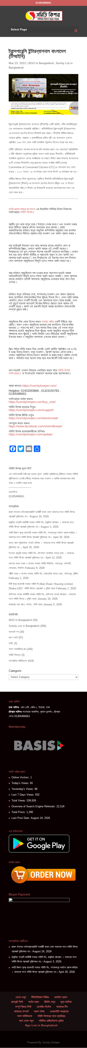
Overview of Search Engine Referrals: (34, 806)
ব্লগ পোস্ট (13, 637)
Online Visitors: (21, 777)
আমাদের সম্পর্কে (21, 1011)
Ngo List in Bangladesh (41, 1025)
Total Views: (19, 800)
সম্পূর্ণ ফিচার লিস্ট (23, 1006)
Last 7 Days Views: (23, 794)
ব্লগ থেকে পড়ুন (26, 1020)
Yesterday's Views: (23, 788)
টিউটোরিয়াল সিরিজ (40, 997)
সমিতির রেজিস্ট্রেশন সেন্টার (51, 1020)
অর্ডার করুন (33, 1001)
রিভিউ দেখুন (49, 1001)
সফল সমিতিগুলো (24, 1016)
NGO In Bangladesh (41, 63)
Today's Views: (21, 783)
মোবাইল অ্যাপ (60, 997)
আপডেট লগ (14, 631)
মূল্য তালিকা (66, 1001)
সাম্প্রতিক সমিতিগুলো (18, 660)
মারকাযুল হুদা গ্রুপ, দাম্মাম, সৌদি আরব (25, 604)
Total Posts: (19, 812)
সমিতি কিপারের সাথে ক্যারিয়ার (51, 1016)
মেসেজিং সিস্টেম (44, 1006)
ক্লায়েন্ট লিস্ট (17, 1001)
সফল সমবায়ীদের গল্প (17, 649)
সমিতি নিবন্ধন (15, 654)
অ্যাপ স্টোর (39, 1011)
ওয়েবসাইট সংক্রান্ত (59, 1011)
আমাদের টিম (62, 1006)
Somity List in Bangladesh (24, 625)
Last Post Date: (21, 817)
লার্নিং (11, 643)
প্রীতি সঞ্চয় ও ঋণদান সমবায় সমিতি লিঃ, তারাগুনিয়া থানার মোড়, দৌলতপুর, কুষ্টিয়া (43, 573)
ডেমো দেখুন (21, 997)
